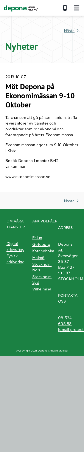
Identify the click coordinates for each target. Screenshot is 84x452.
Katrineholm (42, 251)
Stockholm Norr (42, 267)
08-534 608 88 (65, 320)
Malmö (38, 257)
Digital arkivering (15, 246)
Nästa (69, 30)
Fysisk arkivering (15, 258)
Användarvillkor (59, 350)
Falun (37, 237)
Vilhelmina (41, 289)
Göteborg (41, 244)
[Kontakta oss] (66, 8)
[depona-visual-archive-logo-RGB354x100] (20, 4)
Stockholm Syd (42, 279)
